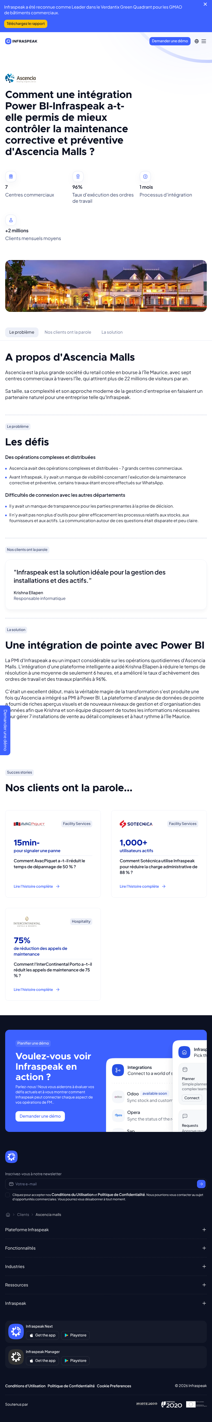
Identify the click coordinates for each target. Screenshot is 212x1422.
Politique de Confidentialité (121, 1194)
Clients (23, 1214)
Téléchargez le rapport (26, 23)
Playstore (78, 1335)
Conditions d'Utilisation (25, 1386)
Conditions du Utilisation (72, 1194)
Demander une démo (170, 41)
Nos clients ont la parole (68, 332)
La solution (112, 332)
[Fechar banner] (205, 4)
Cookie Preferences (114, 1386)
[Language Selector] (197, 41)
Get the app (45, 1335)
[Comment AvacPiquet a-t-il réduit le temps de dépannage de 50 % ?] (53, 853)
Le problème (21, 332)
